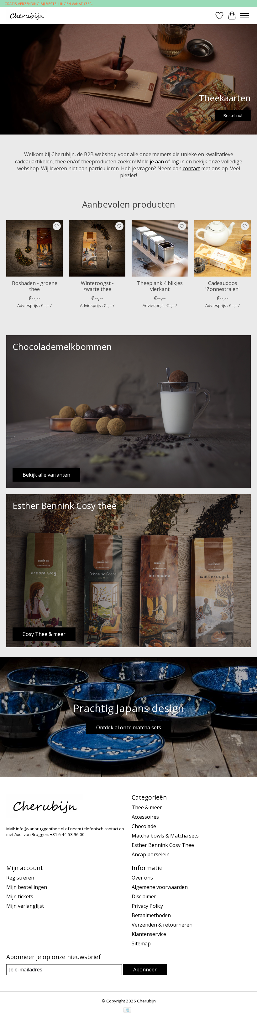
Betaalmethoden (151, 915)
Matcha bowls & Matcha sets (165, 835)
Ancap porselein (151, 854)
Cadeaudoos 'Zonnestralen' (222, 286)
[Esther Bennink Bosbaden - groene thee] (34, 248)
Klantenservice (149, 934)
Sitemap (141, 943)
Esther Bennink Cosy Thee (163, 845)
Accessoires (145, 816)
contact (191, 168)
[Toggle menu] (244, 15)
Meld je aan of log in (161, 161)
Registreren (20, 877)
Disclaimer (144, 896)
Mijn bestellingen (26, 887)
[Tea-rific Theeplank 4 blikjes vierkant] (160, 248)
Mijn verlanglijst (25, 905)
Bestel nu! (232, 115)
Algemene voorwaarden (160, 887)
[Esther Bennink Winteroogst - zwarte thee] (97, 248)
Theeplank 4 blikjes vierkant (160, 286)
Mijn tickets (19, 896)
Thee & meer (147, 807)
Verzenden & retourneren (162, 924)
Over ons (142, 877)
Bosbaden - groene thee (34, 286)
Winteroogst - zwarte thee (97, 286)
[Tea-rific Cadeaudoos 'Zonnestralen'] (222, 248)
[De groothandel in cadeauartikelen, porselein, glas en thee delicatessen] (26, 15)
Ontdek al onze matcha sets (128, 727)
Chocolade (144, 826)
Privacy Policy (147, 905)
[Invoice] (127, 1010)
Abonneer (145, 969)
